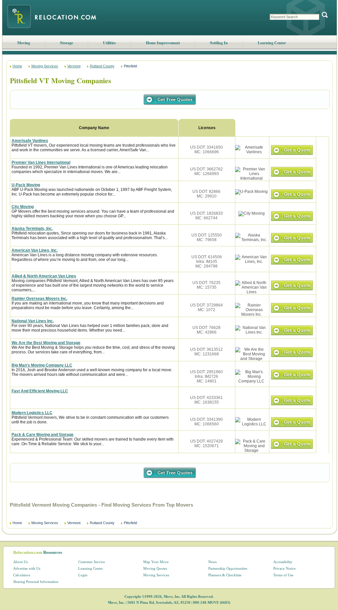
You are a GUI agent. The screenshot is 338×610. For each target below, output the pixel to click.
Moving (23, 43)
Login (82, 575)
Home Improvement (163, 43)
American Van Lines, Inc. (35, 250)
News (212, 562)
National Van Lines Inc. (33, 321)
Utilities (109, 43)
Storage (66, 43)
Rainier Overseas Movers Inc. (39, 298)
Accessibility (282, 562)
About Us (20, 562)
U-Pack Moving (26, 185)
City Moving (23, 206)
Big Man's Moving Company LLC (42, 365)
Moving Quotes (155, 568)
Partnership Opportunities (227, 568)
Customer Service (91, 562)
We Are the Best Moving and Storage (46, 343)
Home (17, 66)
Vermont (74, 66)
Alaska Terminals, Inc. (32, 228)
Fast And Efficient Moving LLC (40, 391)
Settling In (219, 43)
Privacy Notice (284, 568)
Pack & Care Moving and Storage (43, 434)
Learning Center (272, 43)
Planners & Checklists (224, 575)
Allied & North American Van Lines (44, 276)
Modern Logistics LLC (32, 413)
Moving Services (44, 66)
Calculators (21, 575)
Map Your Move (156, 562)
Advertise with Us (26, 568)
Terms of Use (283, 575)
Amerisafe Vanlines (30, 140)
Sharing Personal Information (35, 582)
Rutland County (102, 66)
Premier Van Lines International (41, 162)
